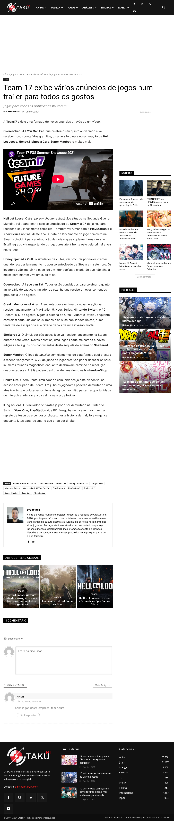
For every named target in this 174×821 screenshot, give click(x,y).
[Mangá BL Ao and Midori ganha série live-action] (131, 252)
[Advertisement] (87, 45)
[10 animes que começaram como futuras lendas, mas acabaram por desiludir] (69, 792)
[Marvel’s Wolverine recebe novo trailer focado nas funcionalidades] (131, 219)
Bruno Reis (14, 111)
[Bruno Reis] (15, 525)
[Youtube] (134, 11)
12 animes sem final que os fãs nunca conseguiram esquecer (143, 383)
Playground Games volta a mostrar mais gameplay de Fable (131, 202)
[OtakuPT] (18, 8)
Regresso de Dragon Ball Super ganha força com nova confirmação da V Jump (143, 349)
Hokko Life (61, 483)
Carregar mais (144, 276)
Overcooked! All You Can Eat (36, 488)
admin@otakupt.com (26, 786)
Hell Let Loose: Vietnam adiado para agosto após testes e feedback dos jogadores (21, 600)
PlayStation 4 (59, 488)
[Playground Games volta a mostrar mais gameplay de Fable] (131, 188)
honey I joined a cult (78, 483)
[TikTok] (31, 797)
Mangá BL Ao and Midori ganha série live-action (130, 266)
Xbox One (26, 493)
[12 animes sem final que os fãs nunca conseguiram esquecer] (145, 377)
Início (5, 74)
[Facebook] (134, 4)
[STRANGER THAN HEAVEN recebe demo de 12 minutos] (159, 188)
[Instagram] (142, 4)
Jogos (13, 74)
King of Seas (97, 483)
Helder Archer (129, 325)
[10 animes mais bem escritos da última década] (145, 313)
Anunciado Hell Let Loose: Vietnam (58, 603)
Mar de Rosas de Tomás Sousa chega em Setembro (159, 266)
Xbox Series (39, 493)
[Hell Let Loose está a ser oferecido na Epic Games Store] (95, 586)
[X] (150, 4)
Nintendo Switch (12, 488)
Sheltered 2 (89, 488)
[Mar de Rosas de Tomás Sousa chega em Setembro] (159, 252)
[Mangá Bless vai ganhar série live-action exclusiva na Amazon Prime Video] (159, 219)
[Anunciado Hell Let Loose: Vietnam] (58, 586)
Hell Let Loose (46, 483)
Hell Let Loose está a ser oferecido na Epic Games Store (94, 601)
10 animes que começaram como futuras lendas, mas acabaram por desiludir (94, 792)
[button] (164, 7)
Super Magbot (11, 493)
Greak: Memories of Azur (25, 483)
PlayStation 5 (74, 488)
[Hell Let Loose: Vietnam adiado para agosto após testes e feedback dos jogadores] (21, 586)
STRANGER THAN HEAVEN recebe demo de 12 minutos (158, 202)
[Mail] (33, 541)
